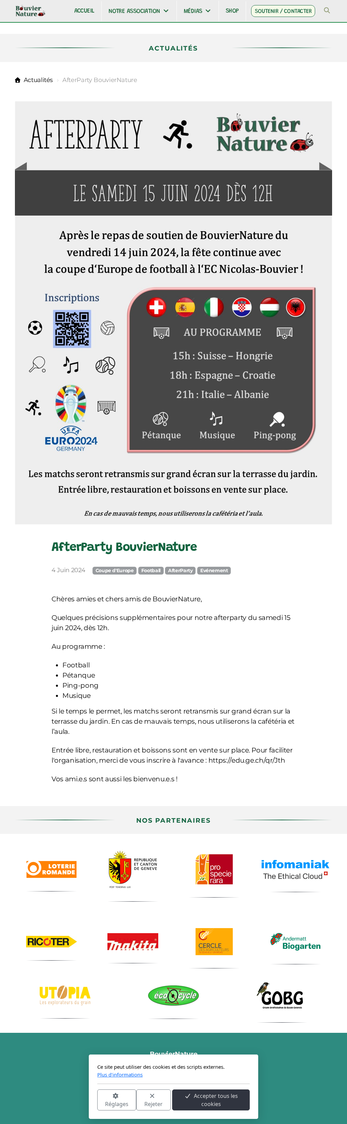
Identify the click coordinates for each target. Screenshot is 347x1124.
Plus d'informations (120, 1074)
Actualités (38, 79)
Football (151, 570)
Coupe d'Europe (115, 570)
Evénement (214, 570)
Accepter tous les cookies (216, 1100)
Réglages (116, 1104)
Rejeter (153, 1104)
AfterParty (180, 570)
